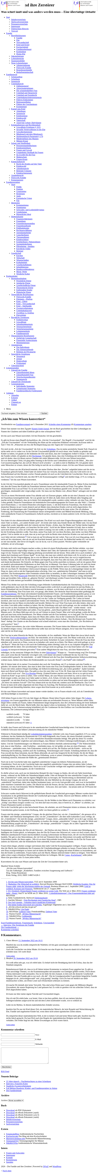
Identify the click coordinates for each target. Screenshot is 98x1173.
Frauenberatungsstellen (25, 223)
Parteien (19, 189)
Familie (9, 33)
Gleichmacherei (17, 365)
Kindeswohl (21, 118)
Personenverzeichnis (19, 24)
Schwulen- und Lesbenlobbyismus (30, 210)
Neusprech (20, 356)
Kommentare (21, 107)
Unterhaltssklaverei (24, 310)
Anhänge (10, 393)
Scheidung (15, 79)
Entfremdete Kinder (24, 290)
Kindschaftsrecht (18, 162)
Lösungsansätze (12, 368)
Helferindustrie (17, 217)
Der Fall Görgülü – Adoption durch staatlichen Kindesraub (32, 902)
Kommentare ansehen (82, 424)
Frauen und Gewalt (24, 150)
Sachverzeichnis (12, 1124)
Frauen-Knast (21, 159)
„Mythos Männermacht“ (31, 914)
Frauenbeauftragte (23, 226)
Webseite (39, 1044)
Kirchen (19, 255)
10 (84, 659)
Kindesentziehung (23, 148)
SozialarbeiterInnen (24, 244)
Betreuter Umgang (23, 171)
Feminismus (21, 207)
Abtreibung (21, 111)
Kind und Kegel (22, 45)
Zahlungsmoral (22, 86)
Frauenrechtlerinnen (24, 219)
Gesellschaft (16, 253)
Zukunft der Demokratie (21, 382)
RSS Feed (5, 1071)
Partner (14, 404)
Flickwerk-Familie (23, 68)
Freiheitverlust (22, 320)
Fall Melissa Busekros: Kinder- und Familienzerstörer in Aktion (31, 1088)
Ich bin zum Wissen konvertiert (20, 882)
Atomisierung (16, 345)
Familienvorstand (23, 424)
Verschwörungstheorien (25, 377)
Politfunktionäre (22, 228)
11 (31, 723)
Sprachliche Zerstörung (20, 354)
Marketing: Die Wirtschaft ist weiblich (23, 884)
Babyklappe (51, 652)
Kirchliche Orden (23, 249)
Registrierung (11, 1160)
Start (8, 17)
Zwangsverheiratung (24, 308)
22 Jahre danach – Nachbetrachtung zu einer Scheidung (28, 1081)
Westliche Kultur (23, 274)
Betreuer (19, 251)
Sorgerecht (15, 81)
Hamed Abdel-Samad (40, 429)
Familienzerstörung (13, 923)
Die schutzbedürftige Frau (26, 90)
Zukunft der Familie (19, 370)
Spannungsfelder (18, 61)
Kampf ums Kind (18, 109)
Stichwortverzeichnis (19, 22)
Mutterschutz (21, 157)
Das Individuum (22, 347)
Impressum (15, 26)
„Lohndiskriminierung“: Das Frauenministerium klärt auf (71, 893)
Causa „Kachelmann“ (73, 855)
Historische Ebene (23, 292)
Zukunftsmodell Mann (25, 372)
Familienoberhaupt (23, 49)
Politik (19, 187)
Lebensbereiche (17, 58)
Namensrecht (21, 379)
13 (68, 809)
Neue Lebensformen (19, 63)
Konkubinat (21, 52)
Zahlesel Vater (24, 911)
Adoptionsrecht (22, 168)
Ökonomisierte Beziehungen (22, 336)
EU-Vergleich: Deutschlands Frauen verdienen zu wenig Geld (33, 891)
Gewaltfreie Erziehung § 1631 (28, 127)
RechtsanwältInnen (24, 230)
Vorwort (14, 31)
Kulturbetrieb (21, 262)
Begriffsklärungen (18, 35)
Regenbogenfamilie (24, 70)
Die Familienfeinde (10, 927)
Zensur (19, 359)
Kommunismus (22, 205)
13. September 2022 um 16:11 (30, 940)
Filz (17, 200)
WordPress (57, 1166)
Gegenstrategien (17, 384)
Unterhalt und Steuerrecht (26, 93)
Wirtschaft (20, 258)
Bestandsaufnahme (18, 278)
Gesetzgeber (21, 191)
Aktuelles (15, 395)
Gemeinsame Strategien (25, 388)
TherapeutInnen (22, 237)
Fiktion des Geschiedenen (26, 104)
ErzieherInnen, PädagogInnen (28, 242)
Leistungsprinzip (23, 331)
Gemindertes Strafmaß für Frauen (29, 152)
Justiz (18, 196)
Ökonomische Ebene (24, 288)
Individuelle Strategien (25, 386)
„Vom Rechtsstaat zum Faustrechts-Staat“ (39, 900)
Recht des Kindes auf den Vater (29, 164)
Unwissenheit (48, 923)
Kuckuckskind (22, 47)
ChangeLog (16, 402)
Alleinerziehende (23, 65)
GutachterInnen (22, 235)
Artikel (14, 400)
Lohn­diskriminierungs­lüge (41, 734)
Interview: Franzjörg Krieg (17, 1084)
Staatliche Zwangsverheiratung (18, 1086)
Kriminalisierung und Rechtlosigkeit (25, 125)
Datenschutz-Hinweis (20, 29)
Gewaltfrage (21, 322)
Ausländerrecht (17, 175)
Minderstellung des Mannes (27, 139)
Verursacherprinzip (24, 327)
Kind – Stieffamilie (24, 306)
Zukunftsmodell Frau (24, 375)
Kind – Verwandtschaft (25, 304)
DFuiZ (46, 1166)
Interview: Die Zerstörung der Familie (17, 925)
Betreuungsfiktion (23, 102)
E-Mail (38, 1039)
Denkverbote (21, 361)
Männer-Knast (22, 141)
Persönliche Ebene (23, 281)
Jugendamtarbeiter (23, 233)
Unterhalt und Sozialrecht (26, 95)
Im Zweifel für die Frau (25, 155)
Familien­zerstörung (8, 594)
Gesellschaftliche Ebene (26, 285)
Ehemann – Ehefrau (24, 299)
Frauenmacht (27, 923)
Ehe (18, 40)
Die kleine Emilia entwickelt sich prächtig (25, 905)
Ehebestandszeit (41, 898)
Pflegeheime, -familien (25, 246)
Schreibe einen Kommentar (60, 424)
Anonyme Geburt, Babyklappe (28, 123)
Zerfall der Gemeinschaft (26, 338)
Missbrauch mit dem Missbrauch (29, 134)
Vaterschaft (20, 120)
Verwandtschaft (22, 42)
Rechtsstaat (36, 456)
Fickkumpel (21, 363)
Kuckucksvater (12, 1136)
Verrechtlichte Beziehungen (22, 294)
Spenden (9, 1162)
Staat (13, 184)
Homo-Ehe (20, 54)
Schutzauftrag (16, 77)
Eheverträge (21, 315)
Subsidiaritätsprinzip (24, 324)
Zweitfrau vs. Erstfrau (25, 313)
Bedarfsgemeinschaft (24, 72)
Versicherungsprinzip (24, 329)
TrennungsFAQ (12, 1141)
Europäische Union (24, 198)
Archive (4, 1100)
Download (10, 1110)
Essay (3, 923)
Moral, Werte (21, 272)
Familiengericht (22, 333)
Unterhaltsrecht (17, 84)
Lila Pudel (25, 909)
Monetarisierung (22, 343)
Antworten (10, 956)
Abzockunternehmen (24, 88)
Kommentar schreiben (10, 930)
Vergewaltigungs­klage (19, 638)
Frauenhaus (21, 221)
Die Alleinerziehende (24, 349)
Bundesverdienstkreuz (25, 269)
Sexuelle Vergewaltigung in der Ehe (30, 129)
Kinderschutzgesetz (24, 173)
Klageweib (23, 576)
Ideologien (15, 203)
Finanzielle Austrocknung (26, 340)
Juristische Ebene (23, 283)
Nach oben (7, 1171)
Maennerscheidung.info (15, 1138)
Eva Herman (31, 673)
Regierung (20, 194)
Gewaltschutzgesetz (24, 132)
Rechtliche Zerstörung (20, 317)
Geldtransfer (27, 916)
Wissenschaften (22, 260)
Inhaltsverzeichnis (18, 19)
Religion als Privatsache (26, 352)
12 (78, 743)
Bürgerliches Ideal (23, 214)
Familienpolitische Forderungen (29, 391)
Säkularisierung (17, 56)
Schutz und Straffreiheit (20, 143)
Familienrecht (11, 74)
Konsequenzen (17, 180)
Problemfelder (11, 276)
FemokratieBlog (12, 1134)
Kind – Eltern (21, 301)
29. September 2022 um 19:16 (25, 958)
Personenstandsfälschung (26, 145)
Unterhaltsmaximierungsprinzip (29, 97)
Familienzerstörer (13, 182)
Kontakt (9, 1157)
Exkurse (14, 398)
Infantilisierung (22, 267)
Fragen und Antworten (15, 1153)
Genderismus (21, 212)
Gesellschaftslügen (23, 265)
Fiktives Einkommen (24, 100)
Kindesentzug (21, 116)
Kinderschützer (22, 239)
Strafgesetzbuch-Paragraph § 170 (29, 136)
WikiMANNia (12, 1143)
